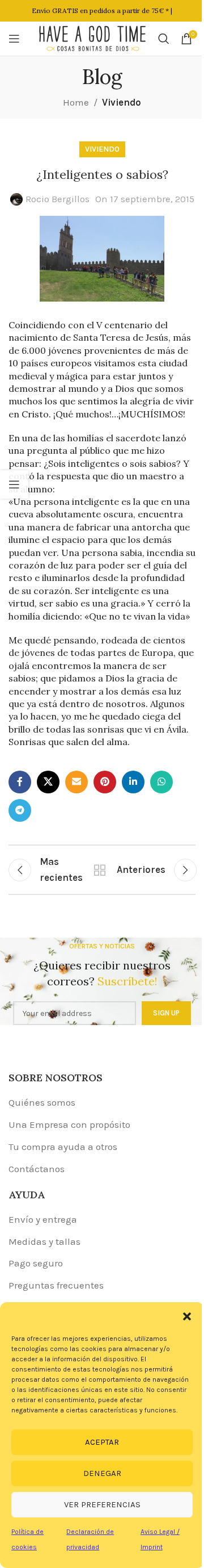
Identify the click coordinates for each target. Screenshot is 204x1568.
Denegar (102, 1473)
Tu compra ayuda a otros (62, 1146)
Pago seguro (35, 1263)
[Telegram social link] (19, 810)
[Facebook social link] (19, 782)
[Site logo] (93, 37)
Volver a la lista (99, 870)
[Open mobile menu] (14, 38)
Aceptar (102, 1442)
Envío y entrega (42, 1219)
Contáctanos (36, 1168)
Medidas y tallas (44, 1241)
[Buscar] (163, 38)
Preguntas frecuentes (56, 1285)
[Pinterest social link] (105, 782)
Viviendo (121, 102)
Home (76, 102)
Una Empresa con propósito (69, 1124)
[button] (187, 1316)
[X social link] (48, 782)
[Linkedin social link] (133, 782)
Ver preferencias (102, 1504)
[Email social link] (76, 782)
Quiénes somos (41, 1102)
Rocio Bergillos (58, 198)
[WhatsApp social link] (161, 782)
